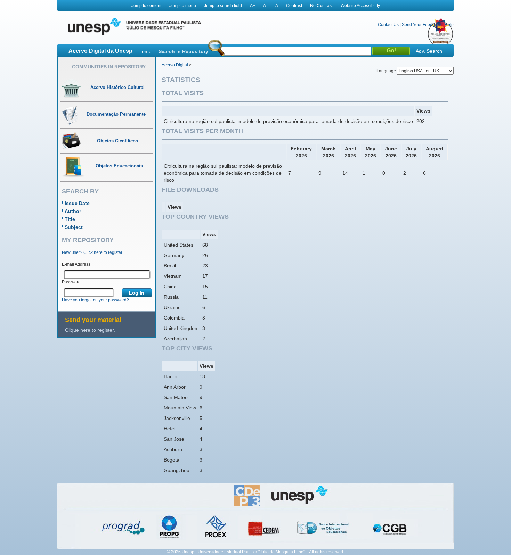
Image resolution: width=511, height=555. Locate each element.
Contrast (294, 5)
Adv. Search (429, 51)
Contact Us (388, 24)
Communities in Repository (109, 66)
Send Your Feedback (421, 24)
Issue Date (77, 203)
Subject (74, 227)
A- (265, 5)
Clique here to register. (90, 330)
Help (449, 24)
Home (145, 51)
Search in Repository (183, 51)
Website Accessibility (360, 5)
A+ (252, 5)
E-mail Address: (76, 264)
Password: (72, 282)
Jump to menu (182, 5)
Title (70, 219)
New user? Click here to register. (92, 252)
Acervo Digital (175, 65)
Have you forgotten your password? (95, 300)
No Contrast (321, 5)
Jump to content (146, 5)
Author (73, 211)
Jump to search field (223, 5)
